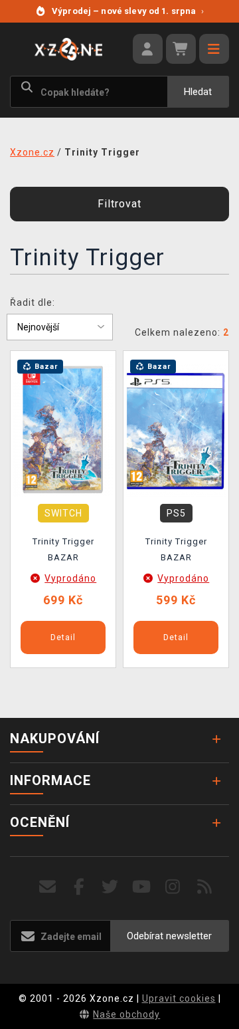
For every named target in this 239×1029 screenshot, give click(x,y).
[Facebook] (79, 887)
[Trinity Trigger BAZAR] (63, 429)
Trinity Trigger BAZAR (63, 549)
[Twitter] (110, 887)
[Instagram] (173, 887)
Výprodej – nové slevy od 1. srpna (128, 11)
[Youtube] (141, 887)
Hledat (198, 92)
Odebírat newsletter (169, 936)
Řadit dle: (32, 302)
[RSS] (205, 887)
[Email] (47, 887)
